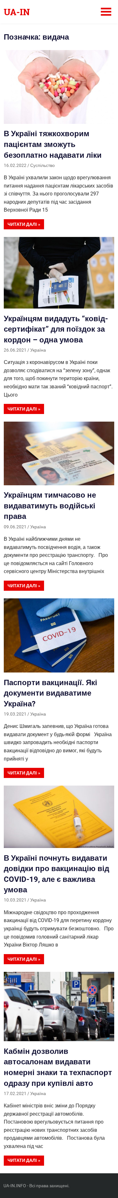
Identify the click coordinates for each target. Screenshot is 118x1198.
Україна (38, 350)
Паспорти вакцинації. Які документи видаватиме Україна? (50, 693)
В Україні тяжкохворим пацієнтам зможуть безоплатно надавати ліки (53, 144)
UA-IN (17, 12)
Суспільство (42, 165)
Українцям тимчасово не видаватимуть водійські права (50, 506)
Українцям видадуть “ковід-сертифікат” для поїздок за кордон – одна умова (56, 329)
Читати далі (22, 224)
